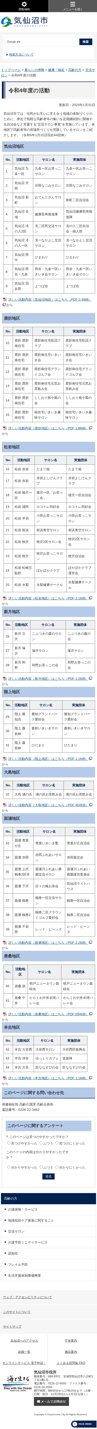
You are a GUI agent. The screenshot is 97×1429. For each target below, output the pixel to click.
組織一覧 (24, 1352)
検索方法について (21, 54)
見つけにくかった (72, 1143)
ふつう (48, 1143)
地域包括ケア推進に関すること (31, 1220)
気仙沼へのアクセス (24, 1340)
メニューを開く (73, 9)
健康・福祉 (56, 70)
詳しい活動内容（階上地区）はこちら (48, 759)
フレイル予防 (18, 1264)
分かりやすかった (24, 1167)
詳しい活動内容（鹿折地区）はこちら (48, 428)
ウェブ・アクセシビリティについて (27, 1297)
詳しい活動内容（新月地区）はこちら (48, 679)
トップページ (11, 70)
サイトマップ (12, 1326)
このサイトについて (17, 1312)
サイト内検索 (3, 40)
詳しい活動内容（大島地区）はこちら (48, 805)
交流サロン (16, 1231)
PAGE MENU (85, 1424)
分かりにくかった (72, 1167)
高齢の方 (74, 70)
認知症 (13, 1253)
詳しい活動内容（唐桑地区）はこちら (48, 1014)
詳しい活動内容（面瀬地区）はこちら (48, 942)
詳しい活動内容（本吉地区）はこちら (48, 1078)
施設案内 (71, 1352)
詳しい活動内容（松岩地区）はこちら (48, 598)
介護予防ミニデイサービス (28, 1242)
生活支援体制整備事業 (24, 1275)
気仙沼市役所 (24, 22)
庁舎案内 (71, 1340)
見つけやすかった (24, 1143)
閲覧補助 (24, 9)
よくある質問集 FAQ (71, 1363)
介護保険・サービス (23, 1209)
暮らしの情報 (34, 70)
